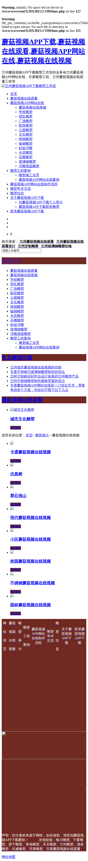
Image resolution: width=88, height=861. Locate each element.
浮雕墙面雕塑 (29, 166)
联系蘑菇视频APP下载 (27, 211)
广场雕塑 (25, 121)
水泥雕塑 (25, 152)
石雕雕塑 (25, 157)
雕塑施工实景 (29, 175)
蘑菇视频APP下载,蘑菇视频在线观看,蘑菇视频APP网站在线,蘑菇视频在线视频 (43, 51)
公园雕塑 (25, 130)
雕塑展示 (42, 435)
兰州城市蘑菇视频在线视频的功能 (36, 367)
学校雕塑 (25, 112)
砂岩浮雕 (25, 148)
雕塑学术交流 (20, 188)
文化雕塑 (25, 134)
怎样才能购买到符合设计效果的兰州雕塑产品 (44, 376)
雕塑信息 (17, 193)
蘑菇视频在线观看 (24, 98)
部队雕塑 (25, 116)
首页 (13, 94)
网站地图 (8, 857)
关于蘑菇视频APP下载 (27, 198)
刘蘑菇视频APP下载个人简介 (41, 202)
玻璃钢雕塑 (27, 161)
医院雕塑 (25, 125)
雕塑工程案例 (20, 170)
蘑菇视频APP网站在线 (27, 103)
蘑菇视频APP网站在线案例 (39, 179)
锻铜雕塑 (25, 143)
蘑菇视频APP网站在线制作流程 (34, 184)
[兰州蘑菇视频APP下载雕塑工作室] (29, 86)
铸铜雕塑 (25, 139)
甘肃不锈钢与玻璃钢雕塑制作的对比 (37, 372)
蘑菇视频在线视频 (32, 107)
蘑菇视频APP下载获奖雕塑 (39, 207)
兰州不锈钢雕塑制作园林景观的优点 (37, 381)
